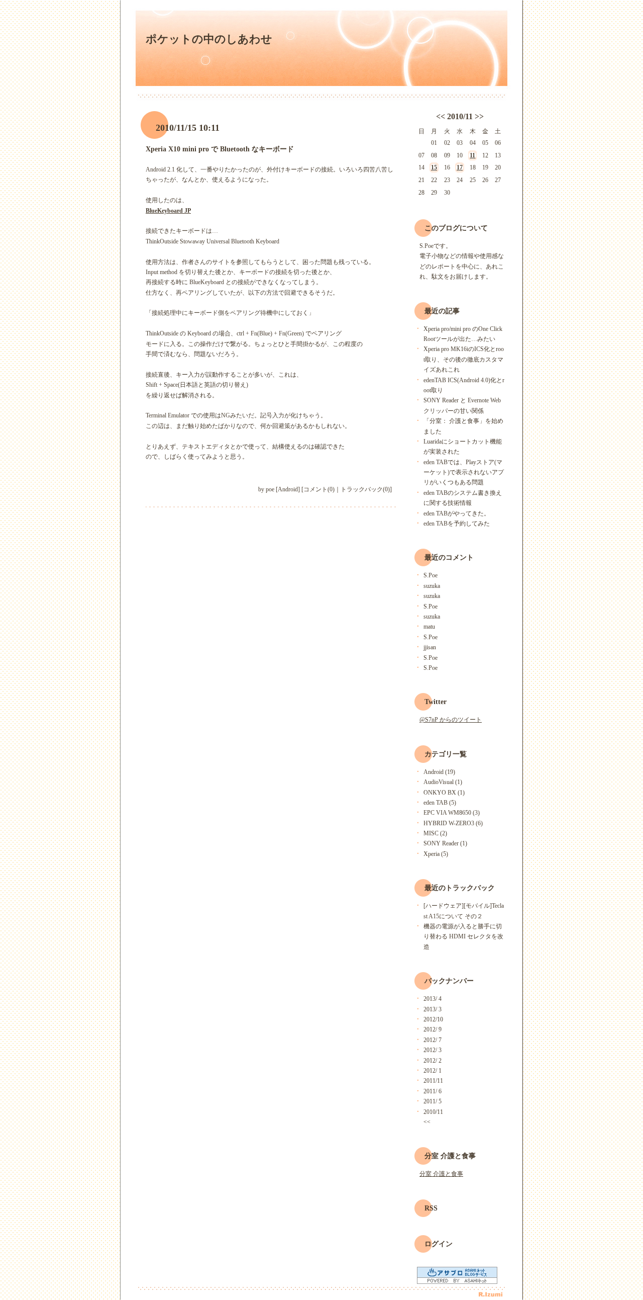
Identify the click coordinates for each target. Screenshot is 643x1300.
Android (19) (439, 771)
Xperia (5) (435, 853)
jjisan (429, 647)
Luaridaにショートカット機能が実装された (462, 446)
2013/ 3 (432, 1009)
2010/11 (460, 116)
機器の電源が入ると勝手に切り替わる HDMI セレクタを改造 (463, 936)
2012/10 (433, 1019)
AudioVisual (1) (442, 782)
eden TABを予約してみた (456, 523)
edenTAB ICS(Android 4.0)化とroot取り (463, 385)
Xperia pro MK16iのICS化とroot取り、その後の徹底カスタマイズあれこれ (463, 359)
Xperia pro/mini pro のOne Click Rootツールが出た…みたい (462, 333)
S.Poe (430, 575)
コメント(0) (319, 489)
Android (288, 489)
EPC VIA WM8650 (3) (451, 812)
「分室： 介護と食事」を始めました (463, 426)
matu (429, 626)
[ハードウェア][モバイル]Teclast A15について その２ (463, 910)
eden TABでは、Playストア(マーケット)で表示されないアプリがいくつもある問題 (463, 472)
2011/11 (433, 1080)
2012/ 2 (432, 1060)
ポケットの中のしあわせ (209, 39)
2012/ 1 (432, 1070)
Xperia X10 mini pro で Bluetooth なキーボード (220, 149)
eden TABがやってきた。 (456, 513)
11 (472, 155)
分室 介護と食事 (441, 1173)
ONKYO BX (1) (444, 792)
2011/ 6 (432, 1091)
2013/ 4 (432, 998)
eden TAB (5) (439, 802)
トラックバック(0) (365, 489)
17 (460, 167)
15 (434, 167)
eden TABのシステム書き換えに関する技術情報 (462, 497)
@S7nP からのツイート (450, 719)
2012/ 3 (432, 1050)
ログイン (438, 1244)
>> (479, 116)
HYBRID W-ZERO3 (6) (453, 823)
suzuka (431, 585)
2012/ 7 (432, 1040)
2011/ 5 (432, 1101)
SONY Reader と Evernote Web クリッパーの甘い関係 (462, 405)
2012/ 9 (432, 1029)
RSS (431, 1208)
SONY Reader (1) (445, 843)
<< (440, 116)
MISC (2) (435, 833)
